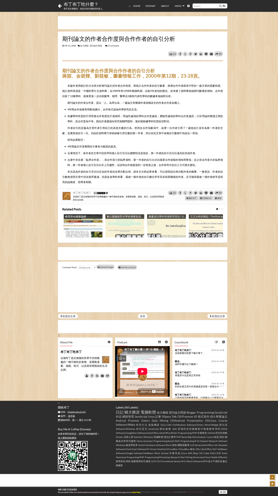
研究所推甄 (221, 432)
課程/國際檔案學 (181, 445)
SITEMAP (150, 5)
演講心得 (128, 437)
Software (222, 441)
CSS (200, 453)
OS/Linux (210, 420)
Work (157, 453)
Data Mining (160, 420)
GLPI (153, 461)
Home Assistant (145, 441)
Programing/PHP (135, 457)
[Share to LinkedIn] (201, 54)
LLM (192, 445)
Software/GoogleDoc (126, 432)
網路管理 (128, 416)
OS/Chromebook (165, 461)
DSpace (166, 416)
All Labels (131, 407)
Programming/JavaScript (212, 412)
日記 (120, 412)
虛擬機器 (154, 424)
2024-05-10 (217, 361)
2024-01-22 (217, 395)
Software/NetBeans (143, 453)
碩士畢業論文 (218, 416)
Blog (195, 453)
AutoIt (141, 445)
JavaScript (141, 416)
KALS (213, 453)
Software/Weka (125, 424)
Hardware (150, 445)
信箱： (73, 411)
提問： (67, 416)
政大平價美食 (215, 461)
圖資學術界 (132, 445)
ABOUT (165, 5)
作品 (119, 416)
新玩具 (223, 424)
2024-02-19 (217, 372)
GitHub (211, 432)
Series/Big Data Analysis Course (197, 437)
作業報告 (202, 432)
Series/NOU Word (183, 461)
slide (174, 428)
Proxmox (133, 420)
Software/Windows (125, 428)
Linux (151, 416)
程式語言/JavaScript (147, 428)
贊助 (219, 198)
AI (198, 441)
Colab (206, 453)
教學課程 (120, 461)
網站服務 (165, 428)
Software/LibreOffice (147, 432)
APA (190, 453)
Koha (224, 453)
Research (213, 441)
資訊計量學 (170, 437)
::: (129, 5)
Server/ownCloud (202, 457)
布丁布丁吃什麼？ (81, 4)
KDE (218, 453)
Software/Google (124, 453)
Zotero (145, 420)
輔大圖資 (132, 412)
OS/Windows (179, 424)
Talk (174, 416)
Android (121, 420)
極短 (192, 449)
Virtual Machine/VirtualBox (163, 449)
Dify (198, 449)
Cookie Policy (136, 492)
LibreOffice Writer (168, 432)
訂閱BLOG (207, 198)
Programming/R (188, 441)
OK (224, 492)
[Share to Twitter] (195, 54)
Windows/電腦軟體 (153, 437)
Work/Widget (211, 424)
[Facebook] (91, 375)
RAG (177, 441)
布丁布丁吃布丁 (82, 192)
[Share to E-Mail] (211, 54)
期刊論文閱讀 (96, 46)
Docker (119, 437)
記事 (158, 416)
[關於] (86, 375)
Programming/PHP (187, 432)
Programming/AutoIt (163, 441)
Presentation (195, 420)
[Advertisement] (142, 22)
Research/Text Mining (181, 457)
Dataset (204, 441)
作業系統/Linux (178, 453)
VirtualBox (183, 449)
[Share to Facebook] (180, 54)
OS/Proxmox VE (187, 416)
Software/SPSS (200, 461)
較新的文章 (69, 316)
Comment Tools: (69, 267)
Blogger (191, 412)
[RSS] (97, 375)
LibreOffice (206, 449)
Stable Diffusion (219, 457)
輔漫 (148, 461)
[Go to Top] (272, 477)
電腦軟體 (148, 412)
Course (222, 420)
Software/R (143, 449)
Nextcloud (121, 457)
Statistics (138, 437)
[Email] (102, 375)
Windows (120, 445)
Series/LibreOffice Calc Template (211, 445)
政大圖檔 (84, 46)
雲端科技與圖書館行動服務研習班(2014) (202, 428)
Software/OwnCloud (126, 449)
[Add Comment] (272, 483)
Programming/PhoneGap (157, 457)
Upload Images (106, 267)
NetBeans (222, 449)
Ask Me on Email (128, 267)
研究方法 (141, 424)
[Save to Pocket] (206, 54)
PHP (178, 437)
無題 (216, 437)
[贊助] (107, 375)
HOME (136, 5)
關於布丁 (192, 198)
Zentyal (165, 453)
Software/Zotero (195, 424)
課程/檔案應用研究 (135, 461)
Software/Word (163, 445)
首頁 (142, 316)
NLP (214, 449)
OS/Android (177, 420)
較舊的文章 (218, 316)
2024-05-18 (217, 350)
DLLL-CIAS (166, 424)
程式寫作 (204, 416)
